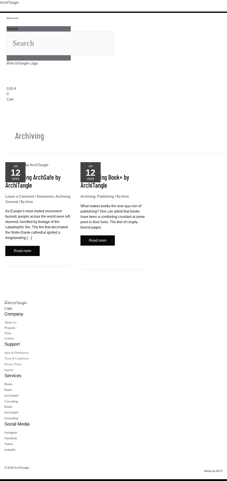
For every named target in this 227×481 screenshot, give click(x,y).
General (11, 202)
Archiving (62, 196)
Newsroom (45, 196)
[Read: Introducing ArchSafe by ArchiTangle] (27, 165)
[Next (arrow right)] (219, 240)
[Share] (202, 5)
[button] (39, 23)
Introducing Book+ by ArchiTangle (104, 181)
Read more (23, 249)
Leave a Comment (19, 196)
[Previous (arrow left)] (8, 240)
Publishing (105, 196)
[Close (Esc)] (212, 5)
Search (12, 29)
